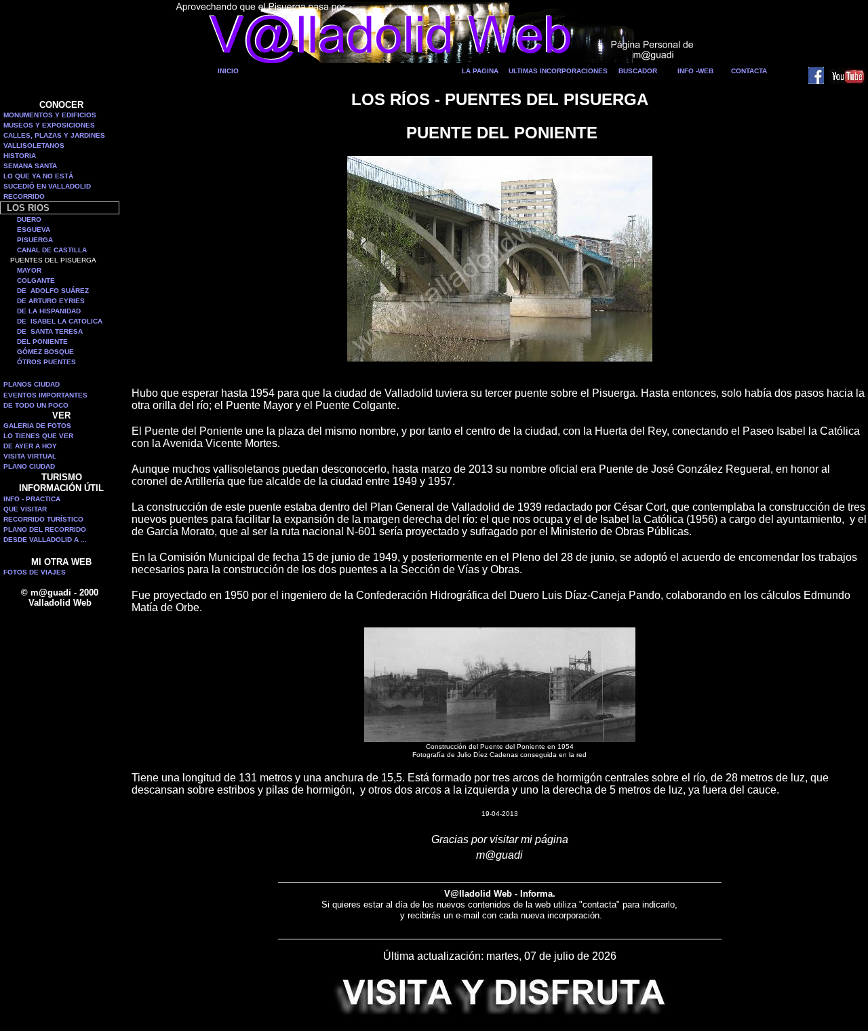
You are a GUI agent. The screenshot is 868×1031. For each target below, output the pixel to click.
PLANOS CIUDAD (31, 384)
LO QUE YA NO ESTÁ (38, 176)
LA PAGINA (480, 71)
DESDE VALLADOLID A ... (45, 539)
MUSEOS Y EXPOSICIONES (49, 125)
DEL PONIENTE (42, 341)
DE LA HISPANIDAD (49, 311)
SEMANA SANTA (30, 166)
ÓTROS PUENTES (46, 362)
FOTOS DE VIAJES (34, 572)
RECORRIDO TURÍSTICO (43, 519)
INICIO (228, 71)
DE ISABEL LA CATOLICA (59, 321)
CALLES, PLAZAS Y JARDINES (54, 135)
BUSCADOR (637, 71)
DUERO (29, 219)
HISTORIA (19, 155)
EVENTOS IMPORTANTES (45, 395)
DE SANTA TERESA (50, 331)
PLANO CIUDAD (29, 466)
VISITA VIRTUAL (29, 456)
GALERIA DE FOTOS (37, 425)
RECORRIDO (24, 196)
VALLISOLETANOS (33, 145)
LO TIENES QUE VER (38, 436)
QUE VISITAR (25, 509)
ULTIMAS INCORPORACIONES (558, 71)
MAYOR (29, 270)
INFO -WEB (695, 71)
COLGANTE (36, 280)
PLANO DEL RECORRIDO (44, 529)
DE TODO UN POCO (35, 405)
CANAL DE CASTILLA (52, 250)
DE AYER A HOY (30, 446)
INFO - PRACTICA (31, 499)
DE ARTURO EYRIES (51, 301)
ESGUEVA (33, 229)
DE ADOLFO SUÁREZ (53, 290)
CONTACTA (749, 71)
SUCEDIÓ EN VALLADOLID (47, 186)
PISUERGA (35, 240)
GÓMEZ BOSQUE (45, 351)
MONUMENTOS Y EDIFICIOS (49, 115)
